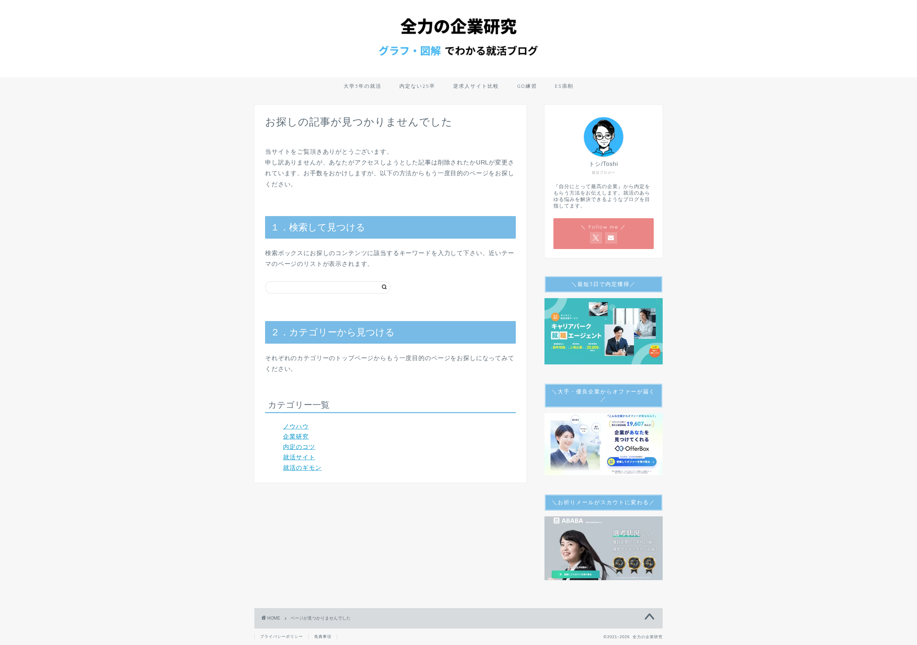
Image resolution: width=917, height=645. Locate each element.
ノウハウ (296, 426)
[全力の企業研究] (458, 71)
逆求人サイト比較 (476, 86)
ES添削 (564, 86)
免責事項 (322, 636)
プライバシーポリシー (281, 636)
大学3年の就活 (362, 86)
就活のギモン (302, 467)
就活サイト (299, 457)
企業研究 (296, 436)
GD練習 (527, 86)
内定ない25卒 (417, 86)
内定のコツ (299, 447)
